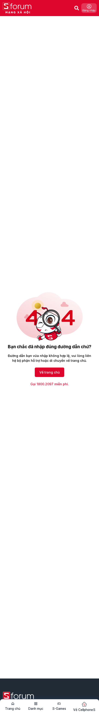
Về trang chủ (49, 372)
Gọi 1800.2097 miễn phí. (49, 384)
